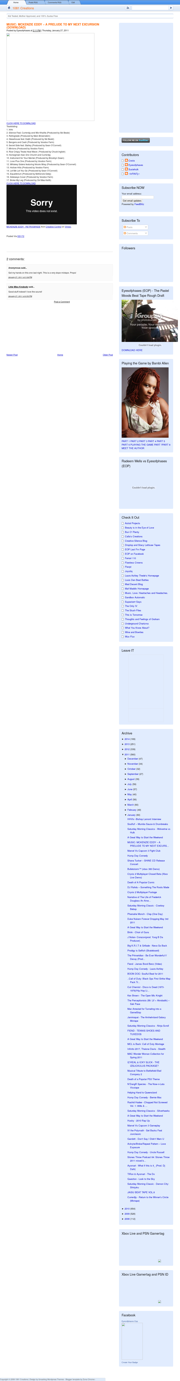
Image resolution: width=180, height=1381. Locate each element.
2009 (127, 1213)
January (131, 814)
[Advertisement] (33, 328)
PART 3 (143, 441)
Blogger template (73, 1379)
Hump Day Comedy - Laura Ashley (145, 968)
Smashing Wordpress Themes (51, 1379)
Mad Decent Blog (134, 584)
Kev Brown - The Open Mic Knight (144, 995)
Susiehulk (133, 169)
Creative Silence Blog (136, 540)
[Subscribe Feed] (127, 7)
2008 (127, 1218)
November (133, 763)
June (130, 789)
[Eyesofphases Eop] (132, 1358)
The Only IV (131, 606)
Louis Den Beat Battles (137, 580)
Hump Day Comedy (137, 855)
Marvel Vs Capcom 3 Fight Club (143, 850)
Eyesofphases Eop (130, 1321)
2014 (127, 739)
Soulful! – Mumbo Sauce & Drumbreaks (147, 824)
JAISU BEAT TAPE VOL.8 (141, 1192)
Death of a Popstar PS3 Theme (143, 1079)
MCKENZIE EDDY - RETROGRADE (23, 226)
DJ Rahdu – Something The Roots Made (148, 887)
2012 (127, 749)
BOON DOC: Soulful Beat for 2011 (145, 973)
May (130, 794)
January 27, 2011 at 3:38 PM (20, 277)
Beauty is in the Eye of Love (139, 527)
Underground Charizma (137, 623)
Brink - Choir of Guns (138, 932)
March (130, 804)
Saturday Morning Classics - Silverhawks (148, 1110)
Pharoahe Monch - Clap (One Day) (145, 914)
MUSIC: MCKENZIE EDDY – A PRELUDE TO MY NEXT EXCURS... (148, 844)
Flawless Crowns (134, 562)
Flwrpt (128, 566)
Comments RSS (54, 2)
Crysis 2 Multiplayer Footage (142, 892)
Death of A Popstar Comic (141, 882)
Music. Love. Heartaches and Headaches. (146, 593)
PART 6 (126, 444)
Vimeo (68, 226)
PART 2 (134, 441)
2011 (127, 754)
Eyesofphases (135, 165)
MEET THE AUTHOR (133, 448)
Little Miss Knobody (18, 286)
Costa (131, 160)
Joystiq (128, 571)
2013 (127, 744)
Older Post (108, 354)
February (132, 809)
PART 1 (126, 441)
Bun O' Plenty (132, 532)
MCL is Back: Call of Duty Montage (145, 1044)
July (129, 784)
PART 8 (166, 444)
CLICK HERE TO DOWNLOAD (21, 123)
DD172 (20, 236)
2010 (127, 1208)
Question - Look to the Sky (141, 1179)
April (130, 799)
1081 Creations (23, 8)
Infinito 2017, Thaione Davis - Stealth (146, 1049)
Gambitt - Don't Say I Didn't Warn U (145, 1138)
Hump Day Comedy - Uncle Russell (145, 1152)
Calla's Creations (134, 536)
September (133, 774)
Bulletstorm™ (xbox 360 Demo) (143, 869)
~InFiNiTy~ (134, 173)
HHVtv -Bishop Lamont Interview (144, 819)
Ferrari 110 (130, 558)
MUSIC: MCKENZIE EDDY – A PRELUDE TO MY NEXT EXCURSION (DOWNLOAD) (53, 25)
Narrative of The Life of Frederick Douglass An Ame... (144, 898)
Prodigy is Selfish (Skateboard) (143, 950)
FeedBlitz (139, 204)
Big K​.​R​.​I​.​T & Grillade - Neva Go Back (147, 945)
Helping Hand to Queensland (142, 1092)
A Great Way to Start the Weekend (145, 837)
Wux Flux (130, 636)
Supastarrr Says (133, 601)
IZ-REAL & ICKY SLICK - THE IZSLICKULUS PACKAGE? (143, 1064)
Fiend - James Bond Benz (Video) (144, 963)
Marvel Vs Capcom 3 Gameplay (143, 1125)
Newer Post (12, 354)
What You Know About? (137, 627)
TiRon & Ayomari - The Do (141, 1174)
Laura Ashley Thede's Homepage (142, 575)
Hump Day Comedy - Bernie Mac (144, 1097)
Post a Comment (62, 301)
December (133, 758)
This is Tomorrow (134, 614)
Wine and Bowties (134, 632)
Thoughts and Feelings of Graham (142, 619)
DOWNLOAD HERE (132, 350)
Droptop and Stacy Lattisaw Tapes (142, 545)
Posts (129, 227)
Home (15, 2)
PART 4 (152, 441)
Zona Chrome (89, 1379)
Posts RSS (33, 2)
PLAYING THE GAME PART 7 (146, 444)
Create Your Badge (130, 1362)
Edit (73, 2)
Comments (132, 233)
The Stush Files (133, 610)
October (131, 768)
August (131, 779)
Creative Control (53, 226)
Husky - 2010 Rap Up (138, 1120)
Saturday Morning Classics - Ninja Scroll (148, 1025)
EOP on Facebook (134, 553)
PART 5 (161, 441)
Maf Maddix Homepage (137, 588)
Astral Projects (132, 523)
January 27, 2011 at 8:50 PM (20, 296)
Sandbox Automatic (135, 597)
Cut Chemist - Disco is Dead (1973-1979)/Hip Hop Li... (145, 988)
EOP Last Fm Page (135, 549)
